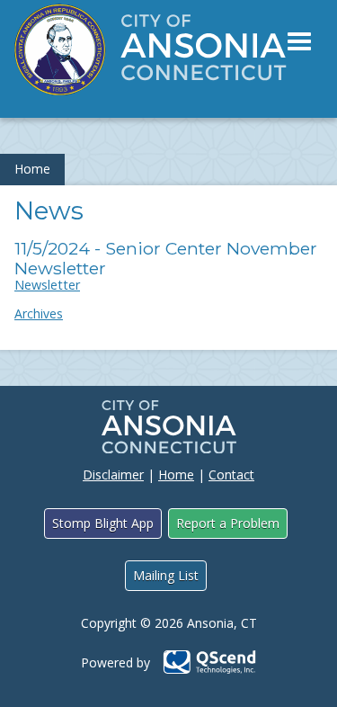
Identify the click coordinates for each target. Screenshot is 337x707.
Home (32, 168)
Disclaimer (113, 474)
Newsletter (47, 284)
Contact (231, 474)
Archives (38, 313)
